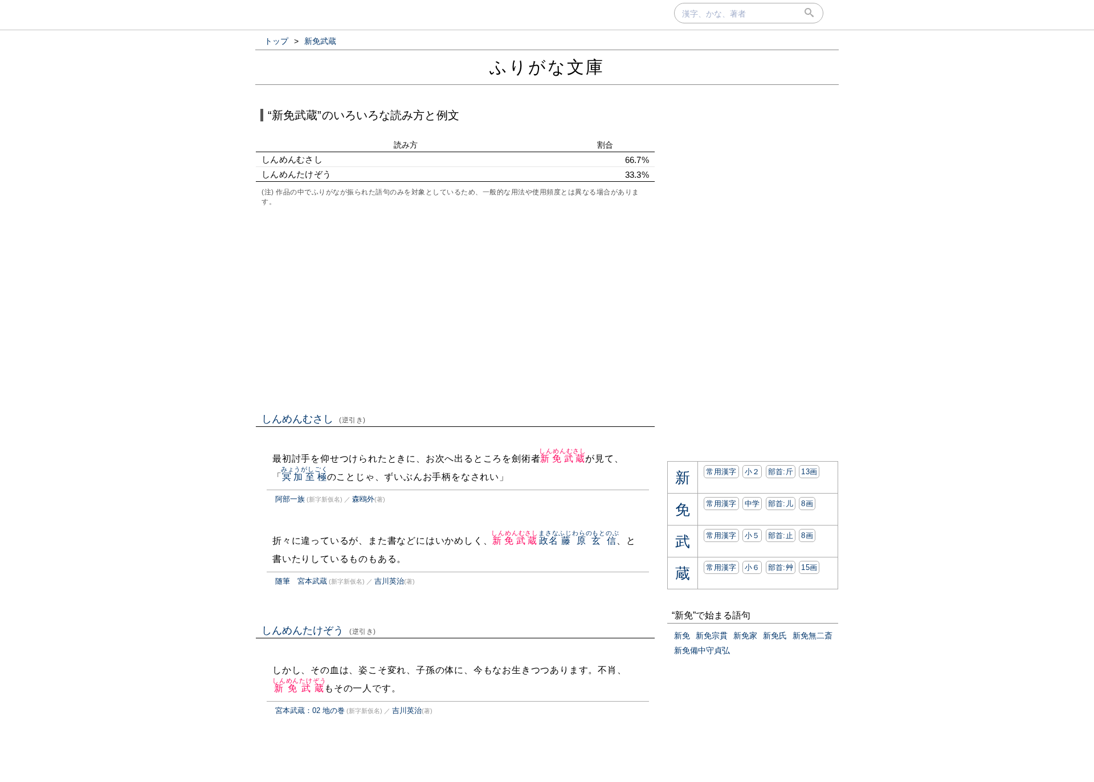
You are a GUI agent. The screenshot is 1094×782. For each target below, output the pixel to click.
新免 (682, 635)
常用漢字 (721, 471)
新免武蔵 (562, 458)
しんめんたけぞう (319, 630)
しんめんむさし (314, 419)
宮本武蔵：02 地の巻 (310, 710)
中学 (752, 503)
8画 (807, 503)
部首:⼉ (780, 503)
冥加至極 (304, 477)
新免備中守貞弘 (702, 650)
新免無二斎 (812, 635)
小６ (752, 567)
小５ (752, 535)
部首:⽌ (780, 535)
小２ (752, 471)
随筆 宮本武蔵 (301, 581)
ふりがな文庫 (547, 67)
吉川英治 (389, 581)
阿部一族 (290, 499)
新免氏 (775, 635)
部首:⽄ (780, 471)
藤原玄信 (588, 540)
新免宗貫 (712, 635)
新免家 (745, 635)
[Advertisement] (455, 308)
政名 (548, 540)
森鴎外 (363, 499)
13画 (809, 471)
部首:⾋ (780, 567)
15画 (809, 567)
